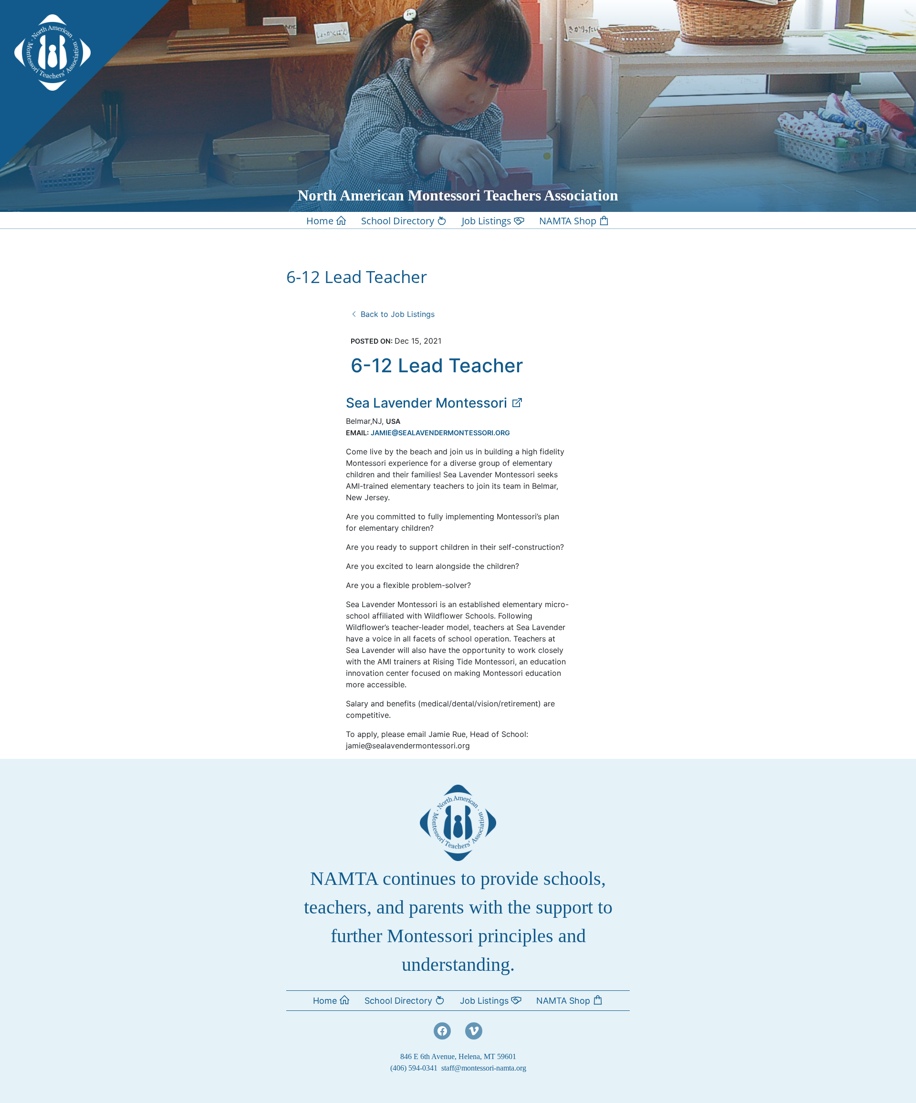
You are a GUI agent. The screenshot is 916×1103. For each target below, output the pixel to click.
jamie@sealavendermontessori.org (440, 433)
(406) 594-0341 (413, 1068)
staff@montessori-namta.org (483, 1068)
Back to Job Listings (396, 314)
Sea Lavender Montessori (428, 403)
